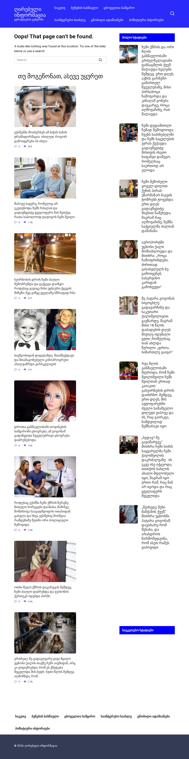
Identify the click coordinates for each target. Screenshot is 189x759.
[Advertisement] (147, 591)
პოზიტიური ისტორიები (146, 20)
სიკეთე (59, 8)
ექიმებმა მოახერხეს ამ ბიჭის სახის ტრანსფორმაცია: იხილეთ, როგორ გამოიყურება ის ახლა (40, 136)
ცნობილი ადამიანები (107, 20)
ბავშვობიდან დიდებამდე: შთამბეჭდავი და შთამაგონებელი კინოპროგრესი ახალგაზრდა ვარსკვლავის (44, 360)
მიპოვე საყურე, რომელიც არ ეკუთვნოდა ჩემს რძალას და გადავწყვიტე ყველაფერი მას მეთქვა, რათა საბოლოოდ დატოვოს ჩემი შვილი (44, 210)
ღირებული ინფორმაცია (30, 12)
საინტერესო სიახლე (69, 20)
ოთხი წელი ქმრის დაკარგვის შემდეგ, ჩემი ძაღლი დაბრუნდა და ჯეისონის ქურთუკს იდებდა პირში (43, 591)
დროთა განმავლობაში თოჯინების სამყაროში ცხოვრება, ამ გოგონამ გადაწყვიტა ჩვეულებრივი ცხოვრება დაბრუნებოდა (42, 433)
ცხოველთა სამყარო (119, 8)
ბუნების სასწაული (84, 8)
